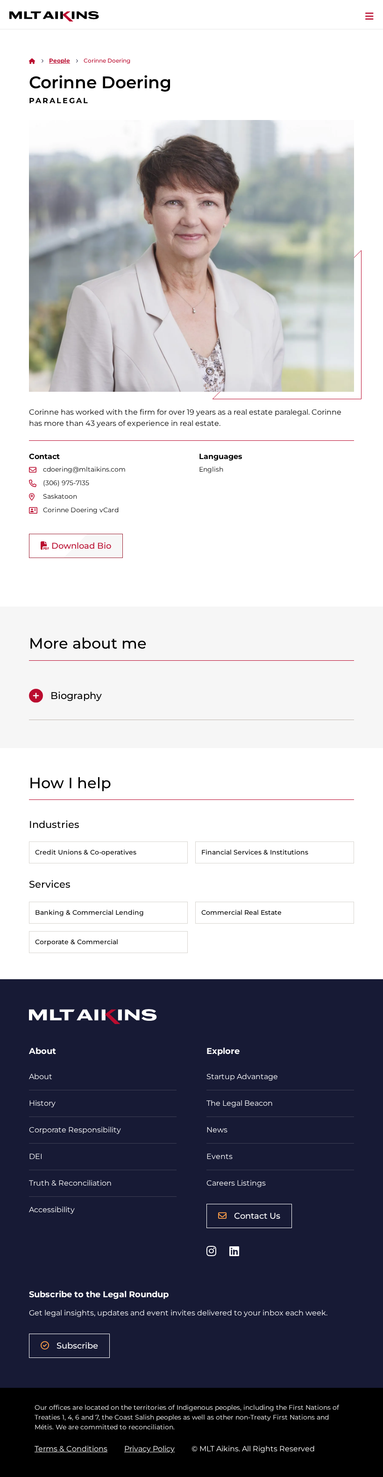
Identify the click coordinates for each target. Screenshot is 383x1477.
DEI (36, 1156)
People (59, 60)
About (40, 1076)
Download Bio (80, 546)
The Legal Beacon (239, 1103)
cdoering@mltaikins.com (84, 469)
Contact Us (257, 1216)
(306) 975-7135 (66, 483)
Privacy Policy (149, 1448)
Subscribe (77, 1346)
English (211, 469)
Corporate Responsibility (75, 1129)
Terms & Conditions (71, 1448)
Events (219, 1156)
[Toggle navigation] (369, 16)
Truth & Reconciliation (70, 1183)
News (216, 1129)
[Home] (32, 60)
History (42, 1103)
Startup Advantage (242, 1076)
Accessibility (52, 1209)
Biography (76, 695)
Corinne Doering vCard (81, 510)
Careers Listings (236, 1183)
